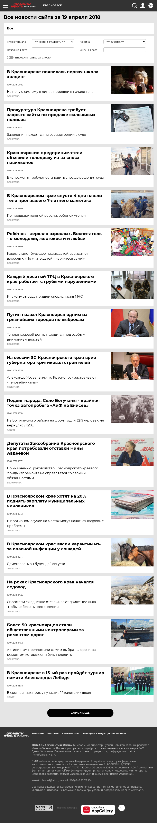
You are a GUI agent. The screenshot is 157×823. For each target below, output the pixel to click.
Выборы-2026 (70, 733)
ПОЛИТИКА (13, 387)
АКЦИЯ (11, 430)
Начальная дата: (17, 50)
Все (10, 28)
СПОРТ (10, 697)
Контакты (38, 733)
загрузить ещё (80, 713)
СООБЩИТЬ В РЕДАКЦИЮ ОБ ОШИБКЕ (104, 733)
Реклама (53, 733)
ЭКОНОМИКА (14, 483)
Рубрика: (84, 41)
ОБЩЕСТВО (13, 96)
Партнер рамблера (67, 807)
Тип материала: (17, 41)
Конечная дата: (88, 50)
